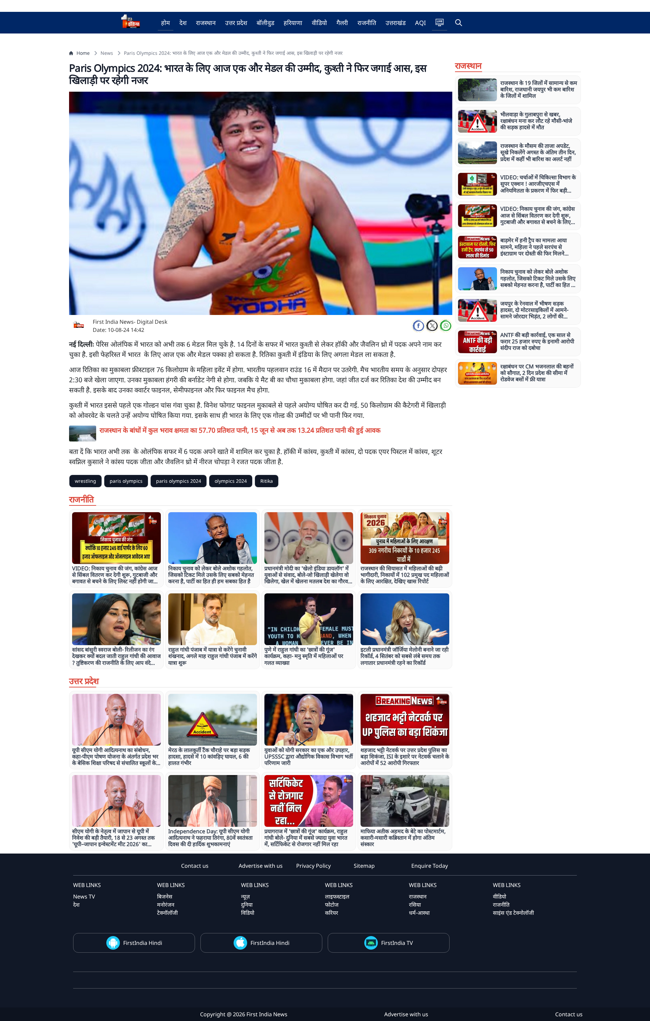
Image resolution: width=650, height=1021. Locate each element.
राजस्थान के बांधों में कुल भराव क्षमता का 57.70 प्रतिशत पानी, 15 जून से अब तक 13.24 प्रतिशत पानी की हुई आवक (240, 430)
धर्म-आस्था (419, 912)
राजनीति (367, 23)
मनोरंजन (165, 904)
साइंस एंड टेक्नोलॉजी (513, 912)
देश (183, 23)
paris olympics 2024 (178, 481)
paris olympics (126, 481)
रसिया (415, 904)
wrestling (85, 481)
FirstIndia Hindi (142, 943)
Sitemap (364, 865)
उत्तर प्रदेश (236, 23)
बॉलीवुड (265, 23)
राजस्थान (206, 23)
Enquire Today (429, 865)
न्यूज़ (245, 896)
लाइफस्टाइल (337, 896)
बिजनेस (164, 896)
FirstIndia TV (397, 943)
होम (165, 23)
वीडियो (319, 23)
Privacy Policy (313, 865)
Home (83, 53)
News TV (84, 896)
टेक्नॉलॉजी (167, 912)
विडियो (247, 912)
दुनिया (247, 904)
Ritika (266, 481)
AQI (420, 23)
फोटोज (332, 904)
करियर (331, 912)
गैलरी (342, 23)
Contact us (195, 865)
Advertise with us (261, 865)
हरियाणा (293, 23)
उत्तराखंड (396, 23)
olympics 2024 (231, 481)
